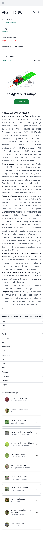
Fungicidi (5, 31)
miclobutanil (8, 60)
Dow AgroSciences (9, 22)
